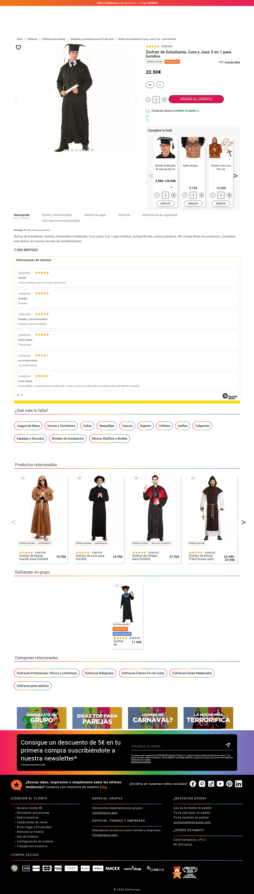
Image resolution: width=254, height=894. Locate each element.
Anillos (183, 426)
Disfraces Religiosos (99, 673)
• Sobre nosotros (27, 817)
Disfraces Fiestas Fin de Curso (143, 673)
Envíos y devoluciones (57, 215)
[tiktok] (211, 784)
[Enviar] (228, 745)
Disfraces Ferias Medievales (192, 673)
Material (124, 215)
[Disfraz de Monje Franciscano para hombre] (192, 479)
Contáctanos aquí (105, 813)
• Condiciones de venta (31, 822)
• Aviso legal (24, 827)
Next (234, 173)
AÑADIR (165, 203)
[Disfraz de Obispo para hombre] (135, 479)
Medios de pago (95, 215)
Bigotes (145, 426)
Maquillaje (106, 426)
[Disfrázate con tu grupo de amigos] (41, 728)
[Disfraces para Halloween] (208, 728)
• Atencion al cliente (29, 832)
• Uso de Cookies (26, 836)
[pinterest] (229, 784)
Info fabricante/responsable (61, 220)
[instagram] (202, 784)
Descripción (22, 215)
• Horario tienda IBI (28, 808)
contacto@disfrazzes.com (192, 822)
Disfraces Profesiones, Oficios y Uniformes (47, 673)
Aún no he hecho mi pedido (192, 808)
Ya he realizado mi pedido (192, 813)
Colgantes (202, 426)
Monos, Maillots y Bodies (109, 438)
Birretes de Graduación (68, 438)
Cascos (127, 426)
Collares (164, 426)
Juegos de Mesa (28, 426)
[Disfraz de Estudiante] (116, 586)
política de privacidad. (141, 762)
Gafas (87, 426)
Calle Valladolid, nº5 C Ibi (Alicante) (189, 842)
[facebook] (193, 784)
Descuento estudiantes (33, 813)
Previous (150, 173)
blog (103, 787)
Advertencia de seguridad (159, 215)
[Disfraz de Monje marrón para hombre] (22, 479)
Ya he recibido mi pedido (191, 817)
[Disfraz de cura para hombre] (79, 479)
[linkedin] (238, 784)
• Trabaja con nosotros (31, 846)
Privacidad (43, 827)
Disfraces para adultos (33, 686)
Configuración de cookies (35, 841)
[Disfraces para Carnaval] (153, 728)
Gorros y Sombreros (61, 426)
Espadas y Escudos (30, 438)
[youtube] (220, 784)
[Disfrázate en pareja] (97, 728)
